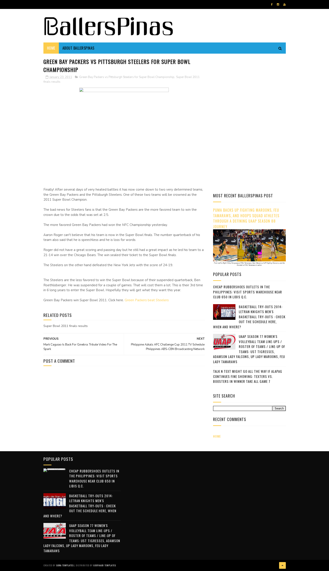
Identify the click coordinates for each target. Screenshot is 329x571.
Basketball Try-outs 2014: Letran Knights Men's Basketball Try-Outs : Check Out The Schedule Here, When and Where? (249, 316)
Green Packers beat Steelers (147, 300)
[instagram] (278, 4)
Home (51, 48)
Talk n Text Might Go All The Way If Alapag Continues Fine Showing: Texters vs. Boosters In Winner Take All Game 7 (247, 376)
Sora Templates (65, 565)
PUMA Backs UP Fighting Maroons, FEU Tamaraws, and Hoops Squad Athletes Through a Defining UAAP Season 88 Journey (246, 218)
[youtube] (284, 4)
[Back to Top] (282, 565)
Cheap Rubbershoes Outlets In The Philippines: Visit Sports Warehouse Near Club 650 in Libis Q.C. (247, 291)
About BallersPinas (78, 48)
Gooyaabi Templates (104, 565)
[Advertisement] (250, 88)
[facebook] (271, 4)
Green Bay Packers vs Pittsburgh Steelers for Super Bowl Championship (126, 77)
